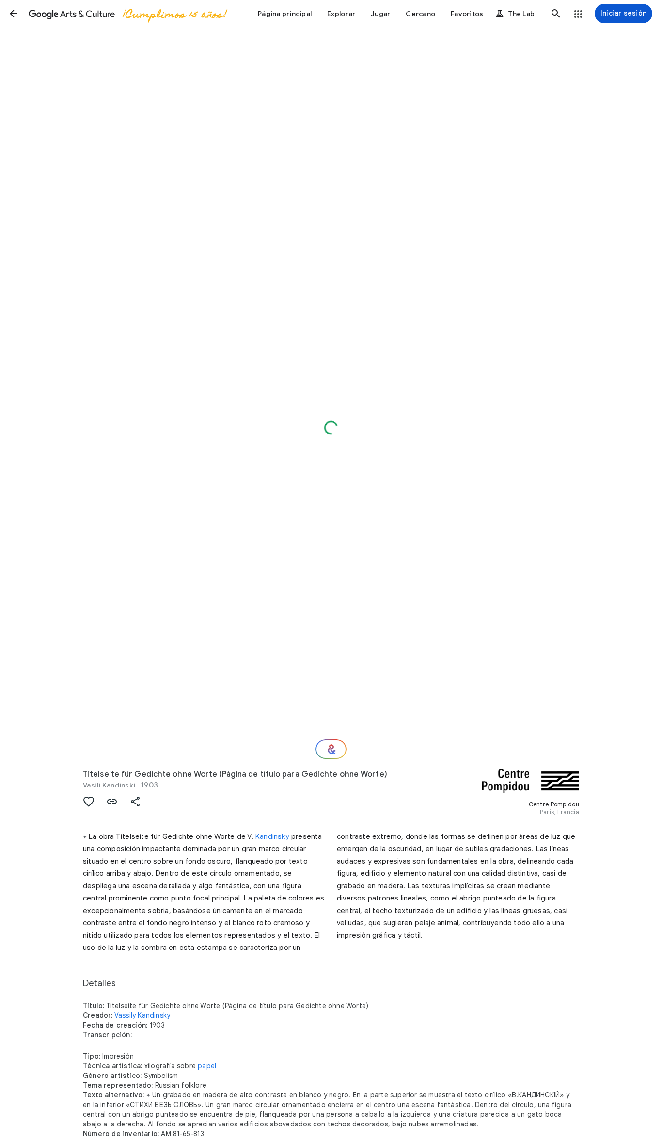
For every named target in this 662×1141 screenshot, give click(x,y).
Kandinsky (272, 836)
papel (207, 1065)
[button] (13, 13)
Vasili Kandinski (109, 785)
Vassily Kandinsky (142, 1015)
